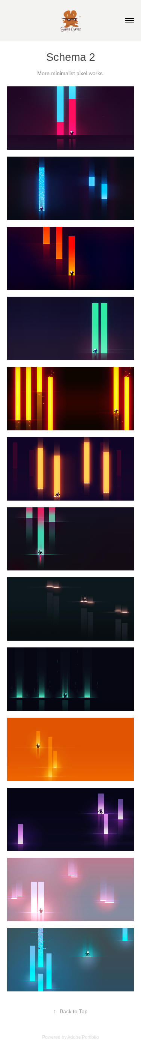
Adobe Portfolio (83, 1037)
